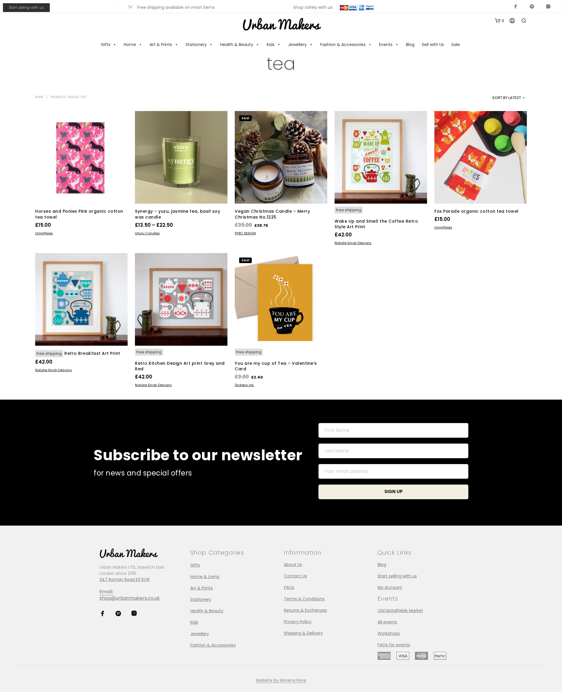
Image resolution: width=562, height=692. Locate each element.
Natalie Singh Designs (353, 243)
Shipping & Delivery (303, 633)
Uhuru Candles (147, 233)
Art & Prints (161, 44)
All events (387, 622)
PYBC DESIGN (245, 233)
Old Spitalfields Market (400, 610)
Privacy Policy (297, 622)
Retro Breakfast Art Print (92, 353)
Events (386, 44)
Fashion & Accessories (343, 44)
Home (130, 44)
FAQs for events (394, 645)
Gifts (105, 44)
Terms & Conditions (304, 599)
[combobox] (497, 98)
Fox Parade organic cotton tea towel (476, 211)
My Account (390, 587)
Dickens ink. (244, 385)
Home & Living (204, 576)
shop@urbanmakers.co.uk (130, 598)
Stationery (196, 44)
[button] (499, 21)
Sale (455, 44)
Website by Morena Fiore (281, 680)
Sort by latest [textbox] (506, 97)
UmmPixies (44, 233)
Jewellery (297, 44)
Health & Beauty (236, 44)
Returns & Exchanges (305, 610)
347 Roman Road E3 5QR (125, 579)
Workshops (389, 633)
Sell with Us (433, 44)
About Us (293, 564)
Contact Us (295, 576)
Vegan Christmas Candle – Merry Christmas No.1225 (272, 214)
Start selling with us (26, 7)
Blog (410, 44)
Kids (271, 44)
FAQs (289, 587)
